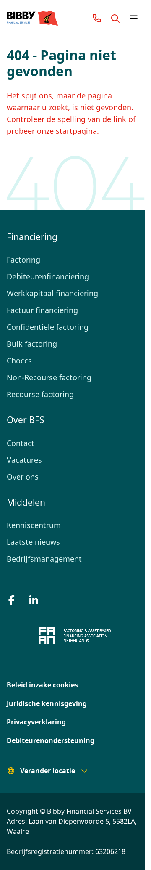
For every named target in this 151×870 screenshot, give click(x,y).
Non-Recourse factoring (47, 377)
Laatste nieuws (32, 542)
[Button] (115, 18)
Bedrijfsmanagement (42, 559)
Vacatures (24, 460)
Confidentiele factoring (45, 327)
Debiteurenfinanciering (46, 276)
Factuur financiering (40, 310)
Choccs (19, 360)
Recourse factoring (39, 394)
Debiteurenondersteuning (46, 740)
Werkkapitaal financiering (49, 293)
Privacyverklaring (34, 722)
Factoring (23, 260)
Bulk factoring (30, 344)
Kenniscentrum (32, 525)
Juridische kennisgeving (44, 703)
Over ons (22, 477)
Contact (20, 443)
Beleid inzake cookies (39, 685)
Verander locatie (45, 770)
